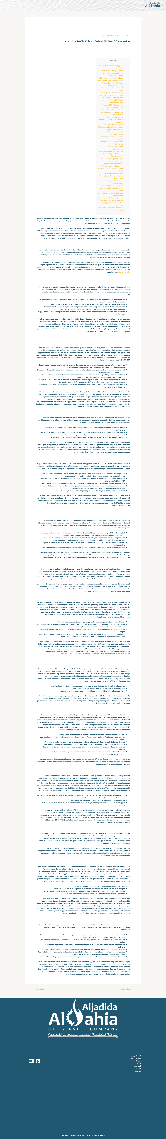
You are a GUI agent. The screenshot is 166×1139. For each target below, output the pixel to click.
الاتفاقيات (33, 5)
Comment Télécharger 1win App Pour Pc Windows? (111, 160)
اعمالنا (45, 5)
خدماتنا (55, 5)
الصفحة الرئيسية (87, 5)
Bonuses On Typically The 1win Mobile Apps (111, 182)
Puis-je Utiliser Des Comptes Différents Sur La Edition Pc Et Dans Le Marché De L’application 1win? (110, 167)
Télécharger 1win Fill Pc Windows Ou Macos (110, 120)
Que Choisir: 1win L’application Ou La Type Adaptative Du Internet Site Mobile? (111, 73)
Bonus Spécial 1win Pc (115, 117)
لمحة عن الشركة (70, 5)
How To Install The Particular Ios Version (111, 189)
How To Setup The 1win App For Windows (111, 67)
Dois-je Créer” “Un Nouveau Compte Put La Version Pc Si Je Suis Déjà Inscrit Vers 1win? (111, 95)
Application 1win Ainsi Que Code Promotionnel (110, 194)
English (10, 5)
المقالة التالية (38, 988)
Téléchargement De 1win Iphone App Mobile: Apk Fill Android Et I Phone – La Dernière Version (110, 80)
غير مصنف (125, 35)
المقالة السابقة (126, 988)
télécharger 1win (123, 271)
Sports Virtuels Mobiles (114, 156)
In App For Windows (115, 85)
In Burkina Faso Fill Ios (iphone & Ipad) (111, 209)
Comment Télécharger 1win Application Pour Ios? (112, 106)
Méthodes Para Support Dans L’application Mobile (112, 130)
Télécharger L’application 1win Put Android (111, 143)
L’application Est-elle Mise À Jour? (112, 89)
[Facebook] (37, 1061)
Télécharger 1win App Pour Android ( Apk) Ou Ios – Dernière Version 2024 (111, 176)
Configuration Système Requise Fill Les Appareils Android (111, 152)
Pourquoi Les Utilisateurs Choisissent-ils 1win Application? (110, 125)
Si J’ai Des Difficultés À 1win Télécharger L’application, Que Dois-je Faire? (111, 112)
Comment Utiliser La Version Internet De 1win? (112, 101)
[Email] (31, 1061)
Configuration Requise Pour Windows (112, 204)
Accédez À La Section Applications (115, 147)
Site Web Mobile (117, 134)
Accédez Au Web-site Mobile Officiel (112, 138)
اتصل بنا (21, 5)
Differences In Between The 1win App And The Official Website (110, 199)
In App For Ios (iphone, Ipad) (112, 185)
